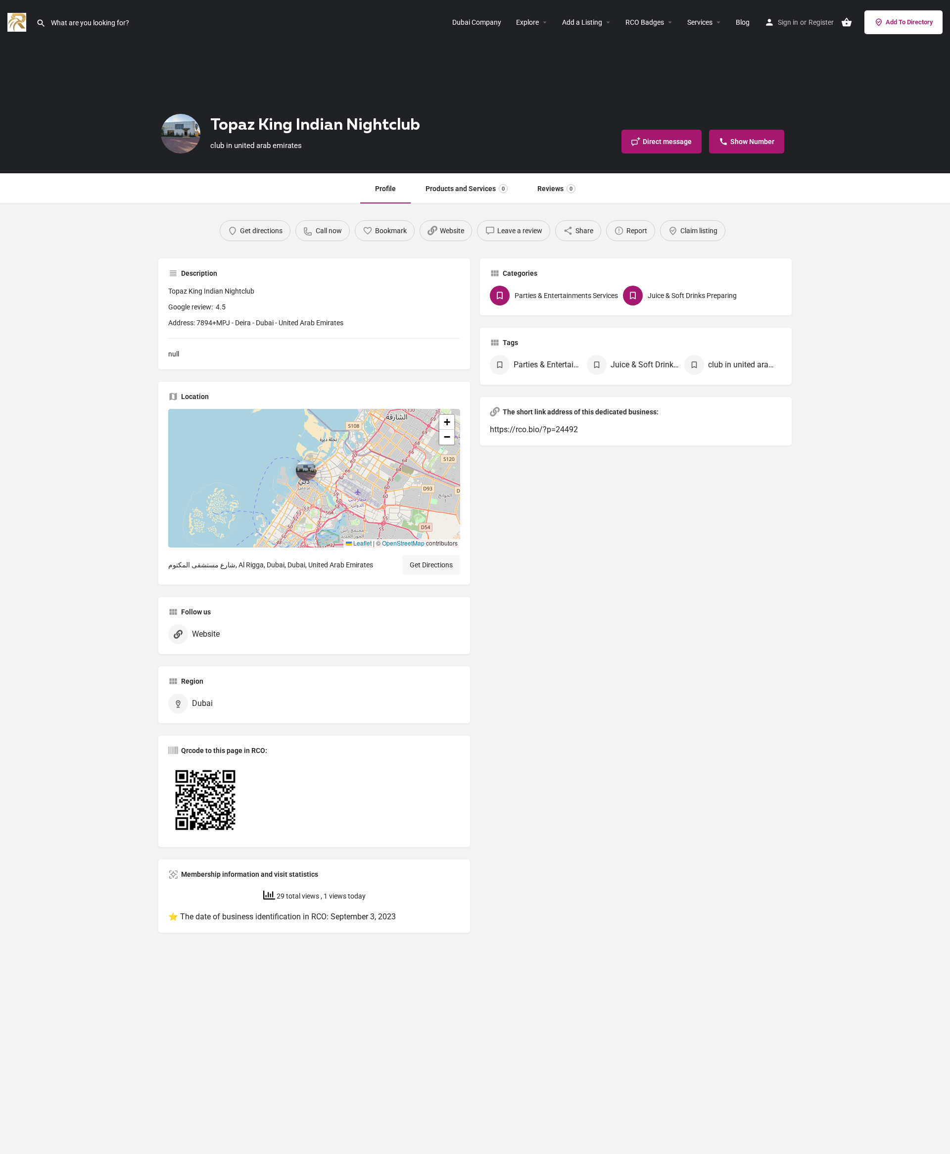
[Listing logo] (180, 133)
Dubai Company (476, 22)
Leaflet (362, 543)
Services (699, 22)
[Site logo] (18, 21)
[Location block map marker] (306, 470)
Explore (527, 22)
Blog (743, 22)
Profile (385, 189)
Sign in (788, 22)
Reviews (554, 189)
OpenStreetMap (403, 543)
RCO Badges (644, 22)
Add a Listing (582, 22)
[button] (314, 478)
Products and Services (465, 189)
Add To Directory (909, 22)
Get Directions (431, 565)
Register (821, 22)
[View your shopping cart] (846, 22)
